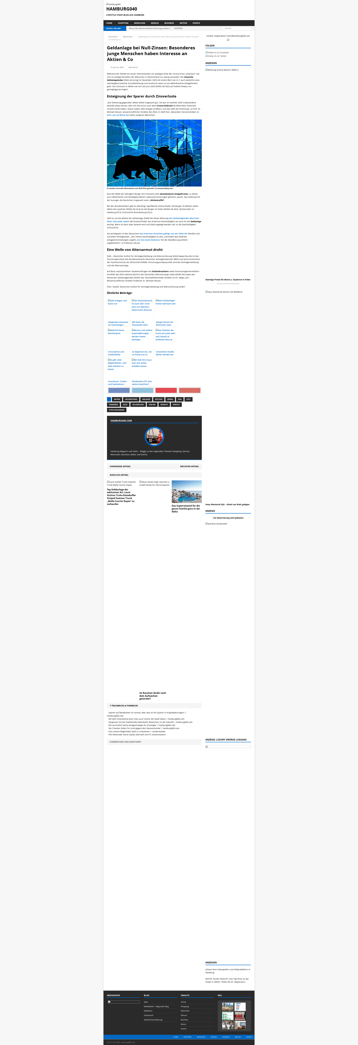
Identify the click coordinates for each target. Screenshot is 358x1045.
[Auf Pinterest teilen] (166, 390)
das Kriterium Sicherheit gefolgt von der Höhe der (164, 233)
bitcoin (158, 399)
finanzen (113, 404)
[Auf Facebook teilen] (119, 390)
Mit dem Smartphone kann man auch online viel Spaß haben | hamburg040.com (146, 719)
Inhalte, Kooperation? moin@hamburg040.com (228, 36)
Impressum (148, 1015)
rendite (164, 404)
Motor (183, 23)
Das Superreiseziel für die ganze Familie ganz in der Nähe (186, 508)
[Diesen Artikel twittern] (142, 390)
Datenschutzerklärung (153, 1019)
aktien (117, 399)
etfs (188, 399)
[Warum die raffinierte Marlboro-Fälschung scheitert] (240, 1016)
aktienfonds (131, 399)
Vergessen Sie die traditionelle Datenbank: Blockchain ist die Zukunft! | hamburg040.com (150, 722)
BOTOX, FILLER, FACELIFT (216, 978)
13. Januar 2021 (117, 67)
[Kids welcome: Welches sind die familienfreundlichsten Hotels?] (227, 1025)
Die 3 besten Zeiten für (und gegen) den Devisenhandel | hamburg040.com (144, 728)
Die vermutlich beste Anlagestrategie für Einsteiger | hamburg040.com (142, 725)
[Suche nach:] (237, 28)
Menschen (139, 23)
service (176, 404)
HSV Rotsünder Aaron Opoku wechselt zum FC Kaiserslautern (137, 734)
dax (180, 399)
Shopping (123, 23)
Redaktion (148, 1010)
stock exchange (116, 410)
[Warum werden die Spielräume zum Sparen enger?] (240, 1007)
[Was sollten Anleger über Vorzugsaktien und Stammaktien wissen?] (240, 1025)
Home (109, 23)
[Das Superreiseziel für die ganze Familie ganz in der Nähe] (187, 501)
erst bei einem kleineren (148, 240)
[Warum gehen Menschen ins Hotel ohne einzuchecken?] (227, 1007)
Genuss (155, 23)
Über (146, 1002)
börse (170, 399)
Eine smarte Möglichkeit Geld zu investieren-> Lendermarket (137, 731)
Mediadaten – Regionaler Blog (156, 1006)
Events (196, 23)
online (152, 404)
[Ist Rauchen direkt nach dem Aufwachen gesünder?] (162, 688)
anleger (146, 399)
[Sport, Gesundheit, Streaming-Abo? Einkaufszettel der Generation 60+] (227, 1016)
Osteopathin (223, 969)
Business (169, 23)
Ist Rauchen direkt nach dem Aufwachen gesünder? (152, 695)
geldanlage (138, 404)
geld (125, 404)
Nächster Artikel (189, 466)
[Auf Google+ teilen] (189, 390)
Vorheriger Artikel (120, 466)
